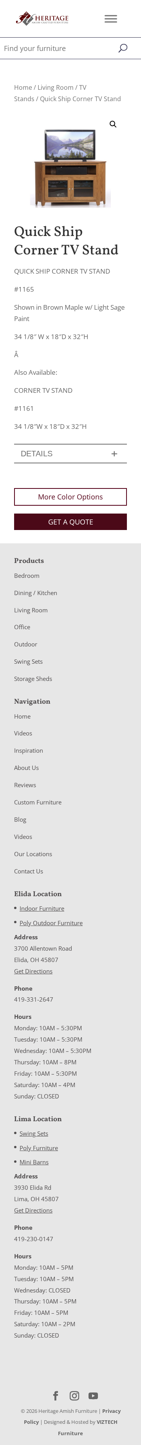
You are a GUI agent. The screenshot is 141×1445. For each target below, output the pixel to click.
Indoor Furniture (42, 908)
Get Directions (33, 971)
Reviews (25, 785)
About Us (26, 768)
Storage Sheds (33, 679)
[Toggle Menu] (111, 18)
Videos (23, 733)
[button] (113, 124)
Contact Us (28, 871)
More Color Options (70, 496)
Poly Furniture (39, 1148)
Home (23, 87)
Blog (20, 819)
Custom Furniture (37, 802)
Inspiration (28, 750)
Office (22, 627)
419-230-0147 (33, 1239)
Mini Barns (34, 1162)
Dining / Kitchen (35, 593)
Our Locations (33, 854)
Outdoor (25, 644)
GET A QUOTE (70, 521)
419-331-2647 (33, 999)
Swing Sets (28, 661)
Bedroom (27, 575)
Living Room (56, 87)
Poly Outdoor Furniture (51, 923)
